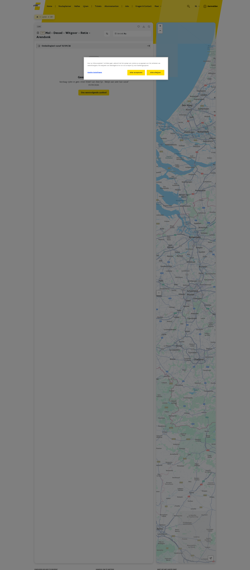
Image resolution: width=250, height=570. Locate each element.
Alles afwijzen (155, 72)
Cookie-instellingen (95, 72)
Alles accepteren (136, 72)
